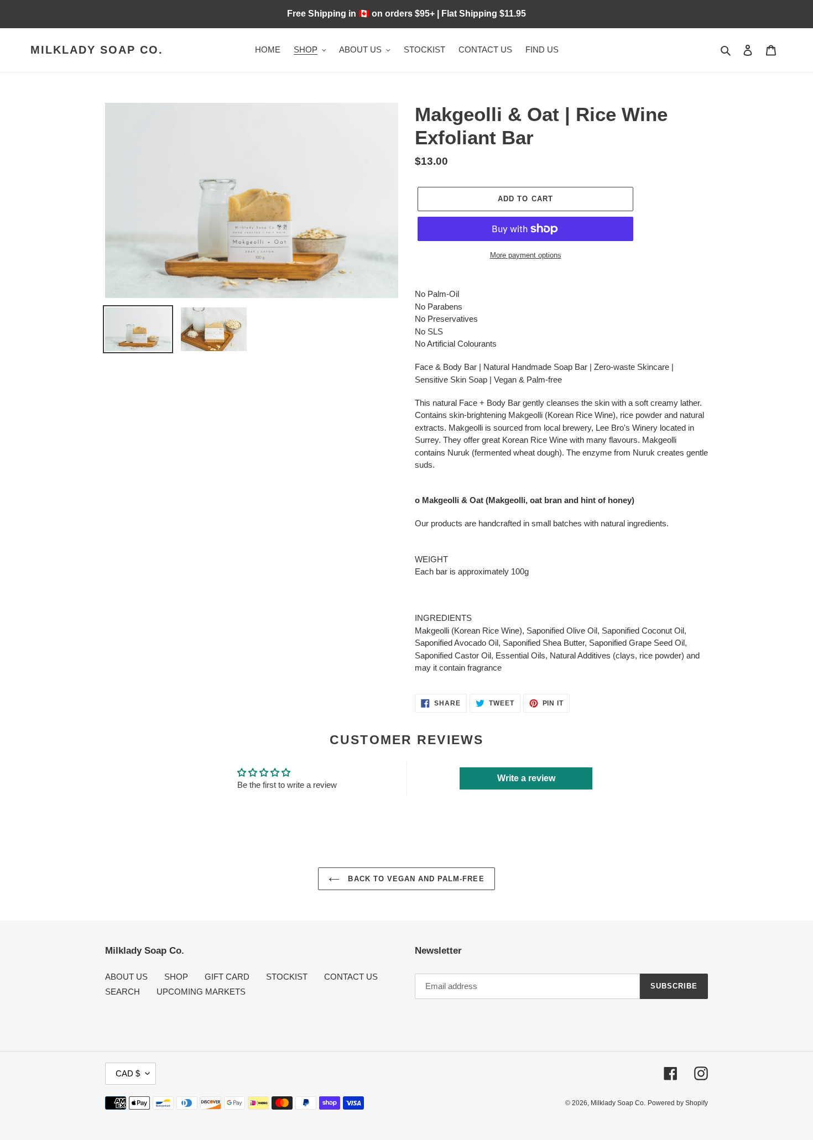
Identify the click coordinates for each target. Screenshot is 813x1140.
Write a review (526, 778)
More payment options (525, 255)
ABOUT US (126, 976)
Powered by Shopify (678, 1103)
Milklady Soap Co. (96, 50)
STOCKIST (287, 976)
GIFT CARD (227, 976)
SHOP (176, 976)
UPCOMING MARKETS (201, 991)
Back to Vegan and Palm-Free (414, 879)
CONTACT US (351, 976)
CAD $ (128, 1073)
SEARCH (122, 991)
